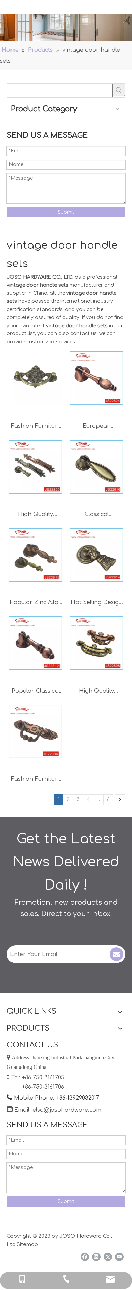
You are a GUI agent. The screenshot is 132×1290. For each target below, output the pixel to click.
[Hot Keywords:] (119, 90)
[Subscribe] (116, 954)
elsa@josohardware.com (66, 1110)
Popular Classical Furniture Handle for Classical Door (35, 692)
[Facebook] (85, 1257)
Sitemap (27, 1244)
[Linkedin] (96, 1257)
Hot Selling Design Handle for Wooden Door (97, 603)
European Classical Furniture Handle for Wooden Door (96, 427)
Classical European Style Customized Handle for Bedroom (96, 515)
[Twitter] (108, 1257)
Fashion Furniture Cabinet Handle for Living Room (36, 427)
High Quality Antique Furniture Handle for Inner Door (96, 692)
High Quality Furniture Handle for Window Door (36, 515)
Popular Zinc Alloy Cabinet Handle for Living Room (35, 603)
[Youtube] (119, 1257)
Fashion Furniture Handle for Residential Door (36, 780)
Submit (66, 212)
